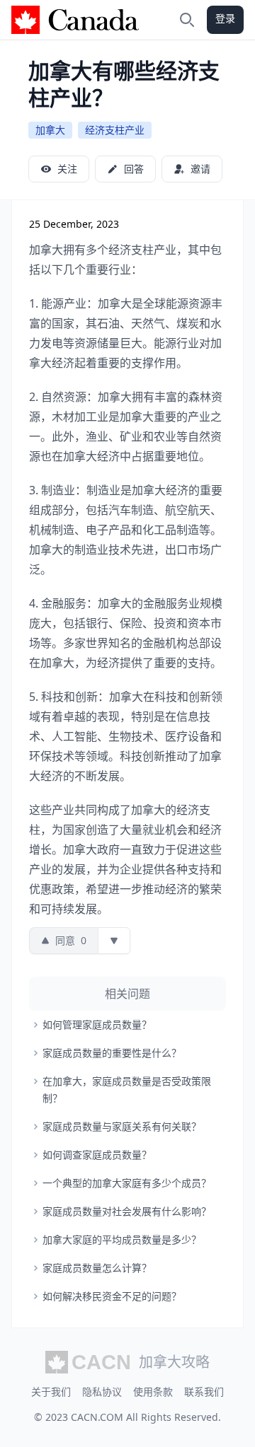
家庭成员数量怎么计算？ (97, 1267)
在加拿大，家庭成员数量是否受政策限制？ (126, 1089)
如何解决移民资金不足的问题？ (111, 1296)
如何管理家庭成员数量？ (97, 1024)
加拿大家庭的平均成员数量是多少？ (121, 1239)
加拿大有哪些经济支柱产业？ (124, 84)
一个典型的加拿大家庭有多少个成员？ (126, 1183)
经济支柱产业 (114, 129)
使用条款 (153, 1391)
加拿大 (50, 129)
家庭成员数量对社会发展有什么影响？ (126, 1211)
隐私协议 (102, 1391)
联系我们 (204, 1391)
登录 (225, 18)
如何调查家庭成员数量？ (97, 1154)
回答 (134, 168)
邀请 (200, 168)
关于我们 (51, 1391)
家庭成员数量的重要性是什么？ (111, 1052)
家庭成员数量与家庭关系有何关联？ (121, 1126)
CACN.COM (97, 1417)
